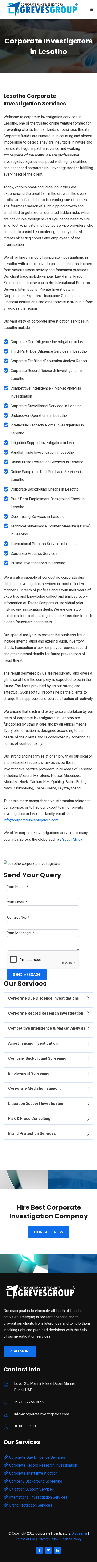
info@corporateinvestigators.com (31, 820)
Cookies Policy (70, 1539)
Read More (19, 1351)
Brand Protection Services (32, 1133)
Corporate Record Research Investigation (45, 1013)
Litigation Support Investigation (36, 1103)
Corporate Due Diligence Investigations (43, 998)
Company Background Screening (37, 1058)
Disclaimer (79, 1533)
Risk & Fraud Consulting (29, 1118)
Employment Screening (28, 1073)
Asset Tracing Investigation (33, 1043)
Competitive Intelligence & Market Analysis (46, 1028)
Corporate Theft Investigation (32, 1473)
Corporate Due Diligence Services (36, 1457)
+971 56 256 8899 (29, 1402)
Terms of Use (26, 1539)
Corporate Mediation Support (34, 1088)
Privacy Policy (48, 1539)
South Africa (72, 839)
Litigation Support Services (31, 1489)
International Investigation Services (37, 1497)
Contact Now (48, 1232)
